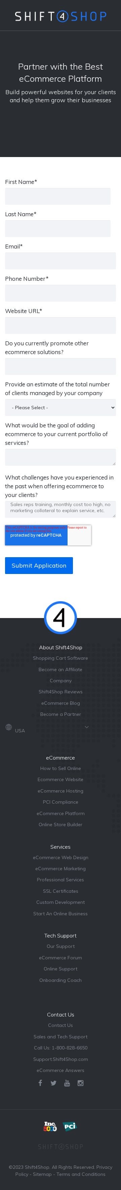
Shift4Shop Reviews (61, 692)
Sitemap (42, 1174)
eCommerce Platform (61, 813)
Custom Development (60, 902)
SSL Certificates (60, 891)
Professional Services (60, 880)
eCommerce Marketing (60, 869)
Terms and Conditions (81, 1174)
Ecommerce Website (60, 779)
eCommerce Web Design (60, 857)
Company (61, 681)
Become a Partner (60, 714)
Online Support (60, 969)
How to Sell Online (60, 768)
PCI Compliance (60, 802)
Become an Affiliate (60, 669)
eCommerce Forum (60, 958)
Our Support (61, 946)
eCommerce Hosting (60, 791)
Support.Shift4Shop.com (60, 1059)
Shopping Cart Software (60, 658)
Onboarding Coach (60, 980)
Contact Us (60, 1025)
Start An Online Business (60, 914)
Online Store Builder (60, 824)
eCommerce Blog (60, 703)
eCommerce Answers (60, 1070)
